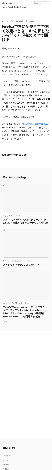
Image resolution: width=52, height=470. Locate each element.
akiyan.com (7, 3)
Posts (16, 7)
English (23, 7)
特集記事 (6, 469)
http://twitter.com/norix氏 (34, 124)
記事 (5, 322)
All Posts (6, 465)
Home (4, 7)
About (10, 7)
